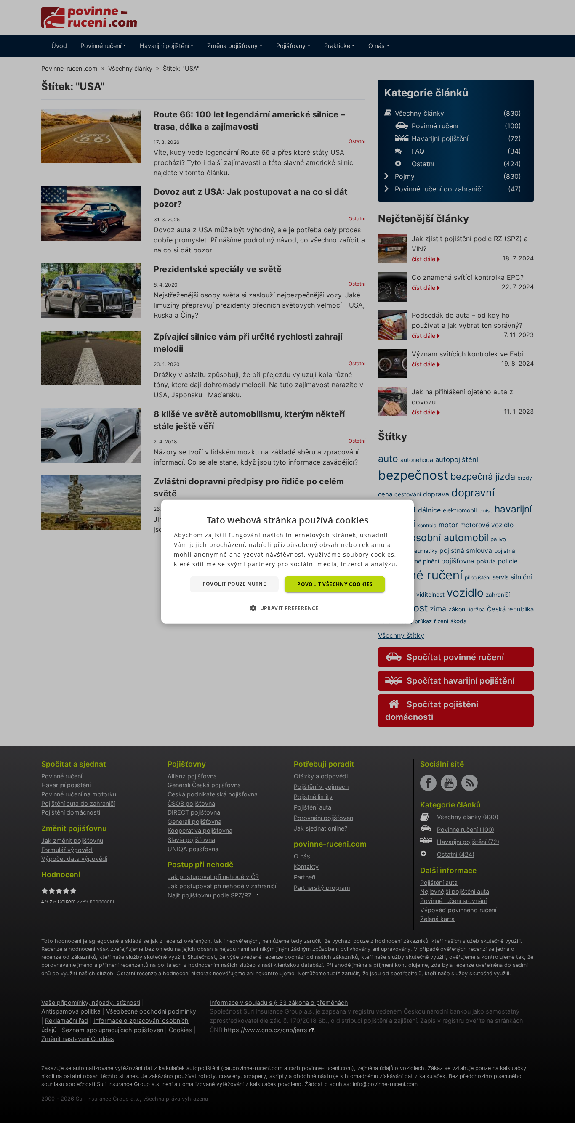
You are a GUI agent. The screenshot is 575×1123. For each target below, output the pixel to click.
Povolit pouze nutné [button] (234, 583)
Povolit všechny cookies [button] (335, 583)
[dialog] (287, 561)
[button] (287, 608)
